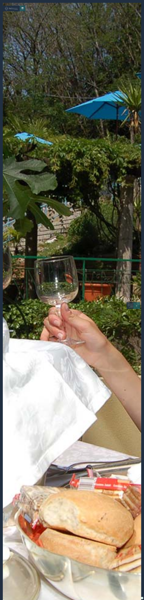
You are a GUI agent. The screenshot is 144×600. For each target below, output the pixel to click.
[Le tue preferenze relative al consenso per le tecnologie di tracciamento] (142, 598)
